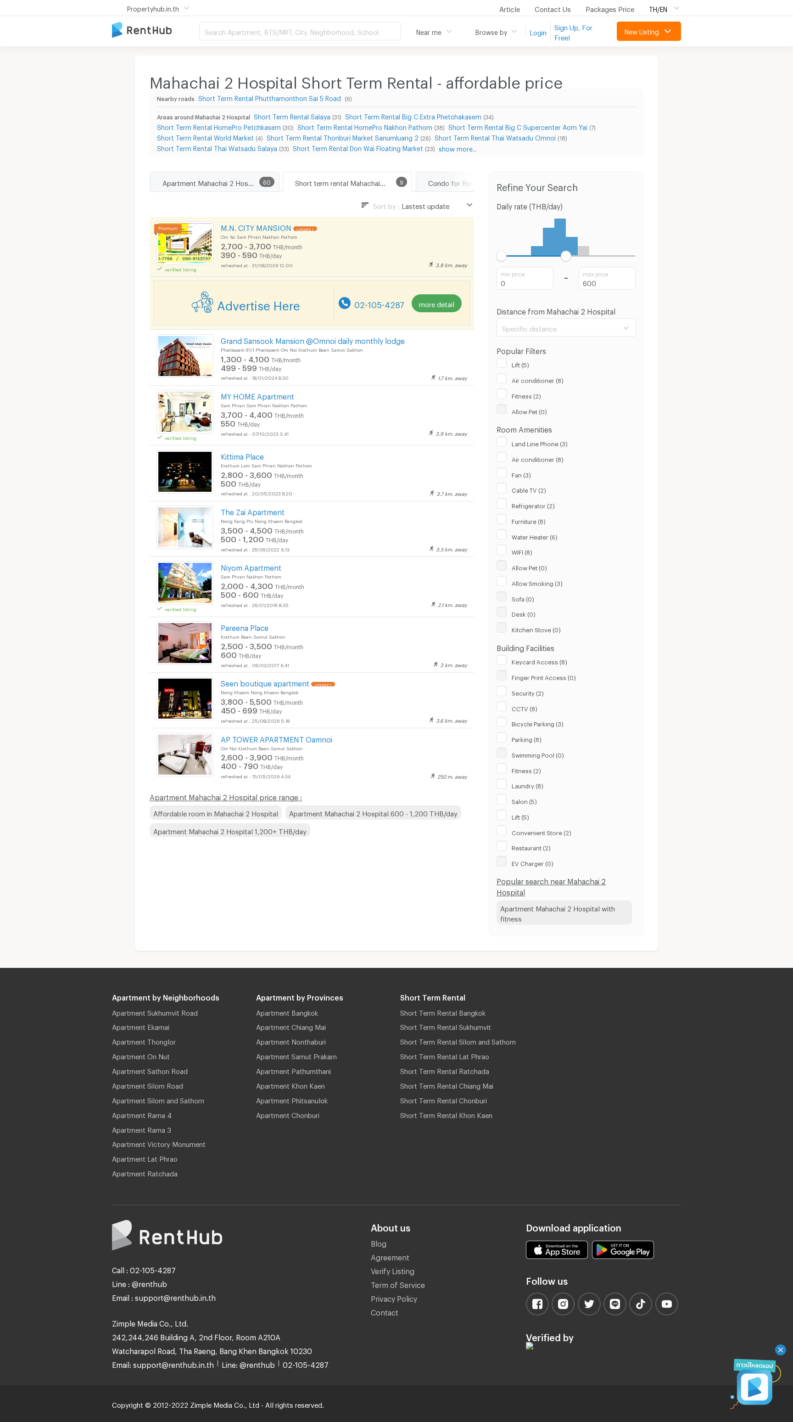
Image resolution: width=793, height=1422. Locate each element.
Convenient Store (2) (541, 831)
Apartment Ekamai (140, 1026)
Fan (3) (521, 474)
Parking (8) (527, 738)
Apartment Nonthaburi (291, 1040)
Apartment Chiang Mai (291, 1026)
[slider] (502, 256)
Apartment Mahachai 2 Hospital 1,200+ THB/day (230, 830)
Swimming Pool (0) (538, 754)
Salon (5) (524, 800)
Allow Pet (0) (529, 410)
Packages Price (610, 8)
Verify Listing (392, 1270)
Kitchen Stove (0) (536, 628)
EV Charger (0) (532, 862)
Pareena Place (244, 627)
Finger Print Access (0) (544, 676)
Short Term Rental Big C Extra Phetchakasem (413, 115)
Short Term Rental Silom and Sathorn (458, 1040)
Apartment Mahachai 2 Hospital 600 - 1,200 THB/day (373, 812)
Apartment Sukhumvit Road (155, 1011)
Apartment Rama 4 (142, 1114)
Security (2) (528, 692)
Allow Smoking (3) (537, 582)
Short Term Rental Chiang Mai (446, 1084)
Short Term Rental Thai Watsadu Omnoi (495, 136)
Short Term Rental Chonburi (443, 1099)
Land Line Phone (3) (540, 442)
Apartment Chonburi (287, 1114)
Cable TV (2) (529, 489)
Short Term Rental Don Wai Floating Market (358, 147)
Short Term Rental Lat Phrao (444, 1055)
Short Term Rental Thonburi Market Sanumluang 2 (343, 136)
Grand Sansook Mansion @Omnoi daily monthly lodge (313, 340)
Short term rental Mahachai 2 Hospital (353, 182)
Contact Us (553, 8)
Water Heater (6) (535, 536)
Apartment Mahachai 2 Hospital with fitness (557, 913)
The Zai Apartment (253, 511)
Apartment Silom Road (147, 1084)
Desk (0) (524, 613)
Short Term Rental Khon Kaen (446, 1114)
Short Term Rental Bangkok (443, 1011)
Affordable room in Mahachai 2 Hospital (215, 812)
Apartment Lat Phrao (145, 1157)
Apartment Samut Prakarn (296, 1055)
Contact (384, 1311)
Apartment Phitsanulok (292, 1099)
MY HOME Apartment (257, 395)
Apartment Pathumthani (293, 1070)
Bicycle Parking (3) (538, 722)
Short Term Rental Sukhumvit (445, 1026)
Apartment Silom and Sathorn (158, 1099)
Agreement (390, 1256)
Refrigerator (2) (533, 504)
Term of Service (398, 1284)
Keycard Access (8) (539, 660)
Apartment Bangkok (287, 1011)
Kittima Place (242, 455)
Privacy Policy (394, 1297)
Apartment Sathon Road (150, 1070)
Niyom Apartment (251, 566)
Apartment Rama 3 (141, 1128)
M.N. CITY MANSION (256, 227)
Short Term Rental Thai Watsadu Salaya (217, 147)
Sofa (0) (523, 598)
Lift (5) (520, 363)
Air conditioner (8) (538, 379)
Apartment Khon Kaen (290, 1084)
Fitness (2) (526, 395)
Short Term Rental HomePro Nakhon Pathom (364, 126)
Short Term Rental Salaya (292, 115)
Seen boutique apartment (265, 682)
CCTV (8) (524, 707)
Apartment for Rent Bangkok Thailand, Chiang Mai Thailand (155, 30)
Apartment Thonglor (144, 1040)
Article (509, 8)
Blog (378, 1242)
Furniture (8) (529, 520)
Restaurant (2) (531, 846)
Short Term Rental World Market (205, 136)
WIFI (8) (522, 551)
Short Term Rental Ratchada (444, 1070)
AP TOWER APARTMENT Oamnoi (276, 738)
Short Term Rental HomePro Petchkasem (219, 126)
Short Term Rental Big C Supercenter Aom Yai (517, 126)
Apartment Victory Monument (159, 1143)
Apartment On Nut (141, 1055)
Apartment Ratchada (145, 1172)
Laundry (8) (527, 784)
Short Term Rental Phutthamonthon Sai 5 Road (270, 97)
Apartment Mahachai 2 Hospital (212, 182)
